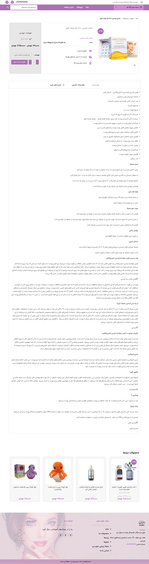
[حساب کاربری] (12, 2)
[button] (71, 535)
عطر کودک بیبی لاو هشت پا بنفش (24, 487)
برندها (106, 537)
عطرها (106, 542)
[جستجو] (7, 7)
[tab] (95, 85)
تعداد (37, 55)
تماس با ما (104, 550)
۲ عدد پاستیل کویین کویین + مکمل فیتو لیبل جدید (124, 488)
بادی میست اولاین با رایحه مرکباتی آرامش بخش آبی (91, 488)
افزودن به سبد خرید (19, 62)
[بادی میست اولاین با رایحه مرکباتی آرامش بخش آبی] (91, 472)
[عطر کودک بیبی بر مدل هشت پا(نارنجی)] (58, 472)
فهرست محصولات (128, 18)
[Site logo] (142, 2)
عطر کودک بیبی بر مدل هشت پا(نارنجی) (58, 488)
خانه (137, 18)
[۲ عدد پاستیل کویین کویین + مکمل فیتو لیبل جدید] (124, 472)
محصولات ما (104, 533)
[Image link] (19, 535)
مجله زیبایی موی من (100, 546)
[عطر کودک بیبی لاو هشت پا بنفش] (25, 472)
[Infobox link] (22, 2)
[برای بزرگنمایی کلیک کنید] (134, 65)
